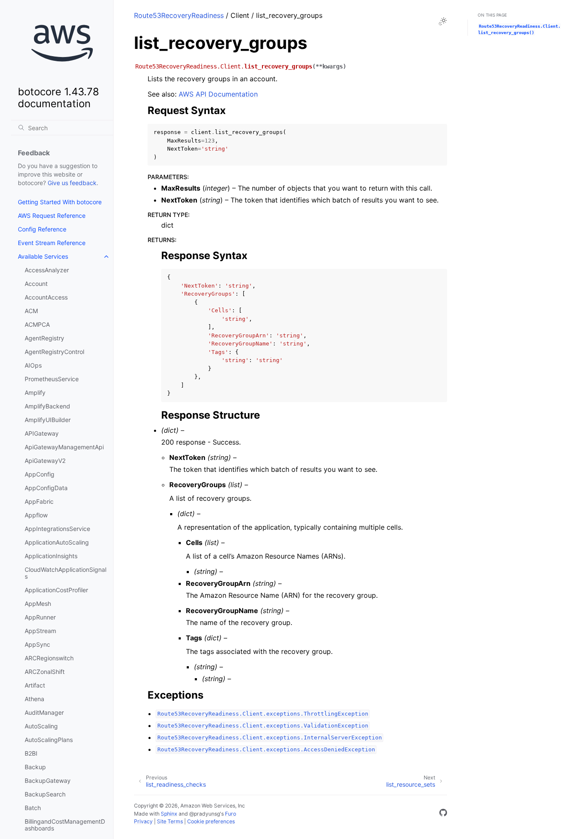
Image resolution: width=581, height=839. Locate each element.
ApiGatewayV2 (45, 460)
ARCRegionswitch (49, 658)
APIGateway (42, 433)
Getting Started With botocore (60, 201)
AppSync (37, 644)
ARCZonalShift (45, 671)
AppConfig (39, 474)
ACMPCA (37, 324)
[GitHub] (443, 814)
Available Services (43, 256)
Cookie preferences (211, 821)
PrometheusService (52, 378)
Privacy (143, 821)
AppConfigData (46, 487)
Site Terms (170, 821)
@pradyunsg (204, 813)
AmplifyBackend (47, 406)
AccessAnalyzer (47, 270)
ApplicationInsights (51, 555)
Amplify (35, 392)
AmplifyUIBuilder (48, 419)
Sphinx (169, 813)
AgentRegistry (44, 338)
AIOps (33, 365)
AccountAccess (46, 297)
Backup (35, 767)
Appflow (36, 515)
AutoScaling (41, 726)
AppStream (40, 630)
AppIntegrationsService (57, 528)
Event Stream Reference (51, 242)
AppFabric (39, 501)
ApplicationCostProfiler (56, 590)
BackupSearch (45, 794)
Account (36, 283)
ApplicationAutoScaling (57, 542)
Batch (33, 807)
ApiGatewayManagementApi (64, 447)
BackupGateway (48, 780)
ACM (31, 310)
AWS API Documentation (218, 94)
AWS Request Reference (51, 215)
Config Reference (42, 229)
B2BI (31, 753)
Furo (230, 813)
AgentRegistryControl (54, 351)
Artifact (35, 685)
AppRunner (40, 617)
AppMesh (38, 603)
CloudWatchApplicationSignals (65, 573)
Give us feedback (72, 182)
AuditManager (44, 712)
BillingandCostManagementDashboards (65, 825)
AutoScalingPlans (49, 739)
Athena (34, 698)
